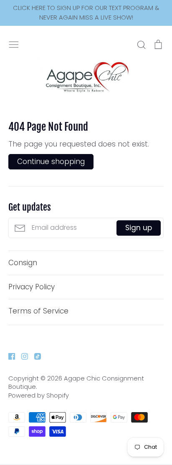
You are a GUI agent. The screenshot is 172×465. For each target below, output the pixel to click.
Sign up (138, 228)
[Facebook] (8, 356)
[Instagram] (21, 356)
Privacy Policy (31, 287)
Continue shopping (51, 162)
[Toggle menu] (13, 43)
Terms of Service (38, 311)
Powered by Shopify (38, 395)
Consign (22, 263)
